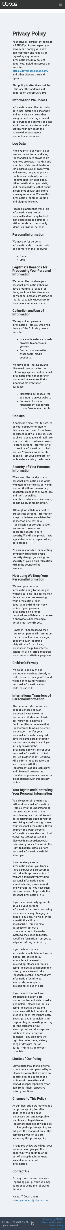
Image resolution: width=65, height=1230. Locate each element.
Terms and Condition (52, 1222)
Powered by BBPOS (53, 1219)
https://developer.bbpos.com (29, 71)
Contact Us (57, 1228)
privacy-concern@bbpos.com (30, 1200)
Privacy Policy (56, 1225)
